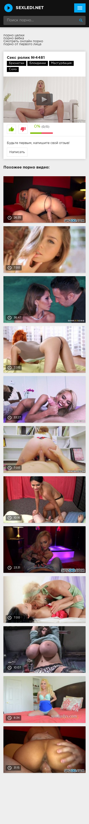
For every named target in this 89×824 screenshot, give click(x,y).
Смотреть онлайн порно (23, 41)
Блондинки (37, 63)
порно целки (13, 35)
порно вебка (13, 38)
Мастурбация (61, 63)
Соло (13, 69)
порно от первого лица (22, 44)
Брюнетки (16, 63)
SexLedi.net (30, 8)
